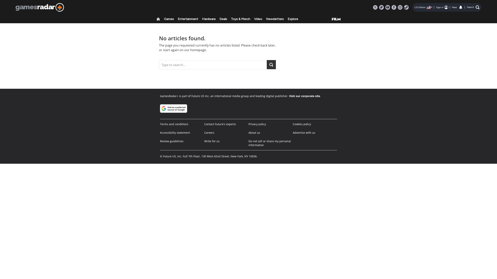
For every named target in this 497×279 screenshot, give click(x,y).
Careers (209, 132)
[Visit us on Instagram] (400, 7)
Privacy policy (257, 124)
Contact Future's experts (220, 124)
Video (258, 19)
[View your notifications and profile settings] (461, 7)
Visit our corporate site (304, 96)
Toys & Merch (240, 19)
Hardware (209, 19)
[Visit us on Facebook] (394, 7)
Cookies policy (302, 124)
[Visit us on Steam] (406, 7)
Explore (293, 19)
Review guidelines (171, 141)
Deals (223, 19)
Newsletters (275, 19)
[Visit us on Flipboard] (381, 7)
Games (169, 19)
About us (254, 132)
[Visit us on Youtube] (387, 7)
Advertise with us (304, 132)
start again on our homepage (184, 50)
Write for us (212, 141)
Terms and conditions (174, 124)
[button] (473, 7)
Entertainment (188, 19)
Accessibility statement (175, 132)
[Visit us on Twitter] (375, 7)
